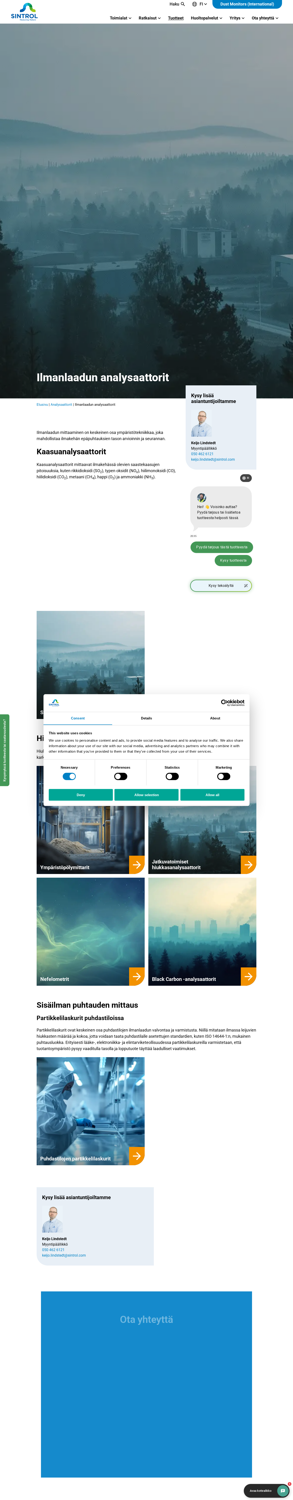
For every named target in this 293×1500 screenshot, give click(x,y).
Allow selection (146, 795)
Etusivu (42, 405)
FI (201, 4)
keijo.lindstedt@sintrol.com (213, 459)
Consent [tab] (78, 718)
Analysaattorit (61, 405)
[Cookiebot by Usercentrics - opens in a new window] (224, 703)
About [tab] (215, 718)
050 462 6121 (202, 454)
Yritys (235, 18)
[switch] (120, 776)
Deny (81, 795)
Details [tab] (146, 718)
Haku (174, 4)
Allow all (212, 795)
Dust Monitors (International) (247, 4)
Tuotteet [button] (176, 18)
